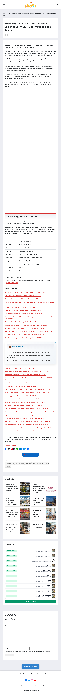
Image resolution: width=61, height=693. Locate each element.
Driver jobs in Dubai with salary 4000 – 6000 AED (19, 368)
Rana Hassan (11, 35)
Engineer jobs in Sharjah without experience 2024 (20, 307)
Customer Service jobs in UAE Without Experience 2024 (22, 299)
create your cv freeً (30, 666)
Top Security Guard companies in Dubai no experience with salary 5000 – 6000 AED (30, 415)
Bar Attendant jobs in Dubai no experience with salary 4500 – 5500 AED (26, 335)
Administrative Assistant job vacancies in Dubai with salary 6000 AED (25, 374)
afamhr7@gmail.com (12, 282)
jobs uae (28, 463)
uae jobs (8, 466)
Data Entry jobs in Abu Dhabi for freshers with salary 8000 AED (23, 310)
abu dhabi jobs (10, 463)
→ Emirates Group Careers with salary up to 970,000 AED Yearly (28, 352)
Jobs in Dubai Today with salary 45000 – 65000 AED (20, 322)
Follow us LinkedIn (31, 455)
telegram (14, 445)
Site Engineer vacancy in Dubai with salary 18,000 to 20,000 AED (24, 313)
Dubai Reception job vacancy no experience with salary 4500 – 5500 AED (27, 408)
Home (4, 13)
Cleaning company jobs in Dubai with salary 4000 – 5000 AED (23, 338)
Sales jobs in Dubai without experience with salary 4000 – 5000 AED (25, 328)
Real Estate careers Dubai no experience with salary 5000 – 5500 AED (26, 325)
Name (7, 643)
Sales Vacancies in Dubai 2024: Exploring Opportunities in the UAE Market (27, 399)
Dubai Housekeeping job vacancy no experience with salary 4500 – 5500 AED (28, 389)
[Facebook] (26, 680)
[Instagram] (32, 680)
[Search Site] (57, 4)
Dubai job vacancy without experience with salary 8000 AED (23, 295)
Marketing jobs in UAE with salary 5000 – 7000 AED (20, 396)
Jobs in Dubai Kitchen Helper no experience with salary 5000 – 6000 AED (27, 392)
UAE (9, 13)
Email (7, 648)
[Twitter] (29, 680)
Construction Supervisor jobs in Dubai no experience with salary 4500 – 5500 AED (29, 431)
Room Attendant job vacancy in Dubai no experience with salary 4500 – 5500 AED (29, 412)
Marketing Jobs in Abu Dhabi (41, 463)
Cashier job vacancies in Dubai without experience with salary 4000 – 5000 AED (29, 428)
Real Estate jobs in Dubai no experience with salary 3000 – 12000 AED (26, 402)
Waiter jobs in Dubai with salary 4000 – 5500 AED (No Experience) (25, 418)
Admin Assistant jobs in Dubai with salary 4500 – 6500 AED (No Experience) (27, 421)
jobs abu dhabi (20, 463)
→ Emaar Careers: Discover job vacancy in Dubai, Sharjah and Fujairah (29, 360)
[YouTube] (35, 680)
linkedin (7, 445)
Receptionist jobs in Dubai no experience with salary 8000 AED (24, 383)
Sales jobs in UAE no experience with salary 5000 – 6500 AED (23, 405)
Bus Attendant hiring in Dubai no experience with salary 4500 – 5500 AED (27, 424)
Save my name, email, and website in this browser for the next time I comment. (28, 651)
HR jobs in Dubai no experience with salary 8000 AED (21, 386)
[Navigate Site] (4, 4)
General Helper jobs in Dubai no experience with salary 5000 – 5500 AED (27, 371)
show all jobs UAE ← (30, 601)
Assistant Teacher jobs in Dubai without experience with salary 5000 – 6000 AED (29, 331)
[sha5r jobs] (30, 4)
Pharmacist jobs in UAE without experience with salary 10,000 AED (25, 292)
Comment (8, 625)
